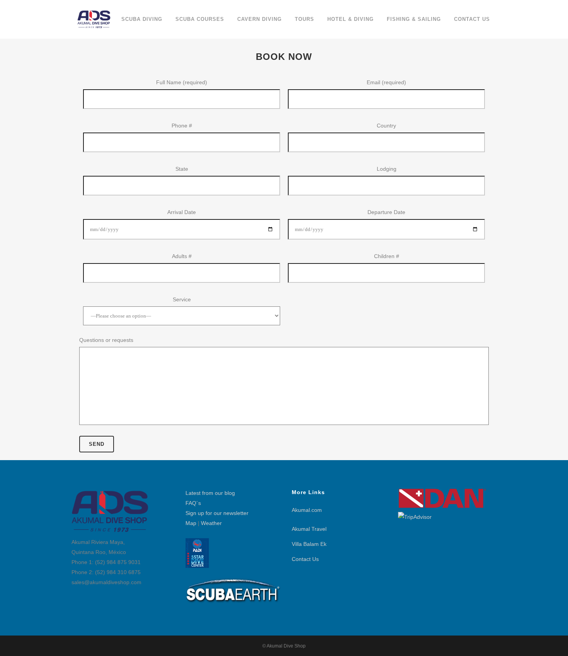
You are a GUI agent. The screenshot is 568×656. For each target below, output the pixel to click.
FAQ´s (193, 503)
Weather (211, 523)
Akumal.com (307, 510)
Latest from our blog (210, 493)
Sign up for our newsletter (216, 513)
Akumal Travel (309, 529)
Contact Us (305, 559)
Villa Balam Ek (309, 544)
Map (190, 523)
